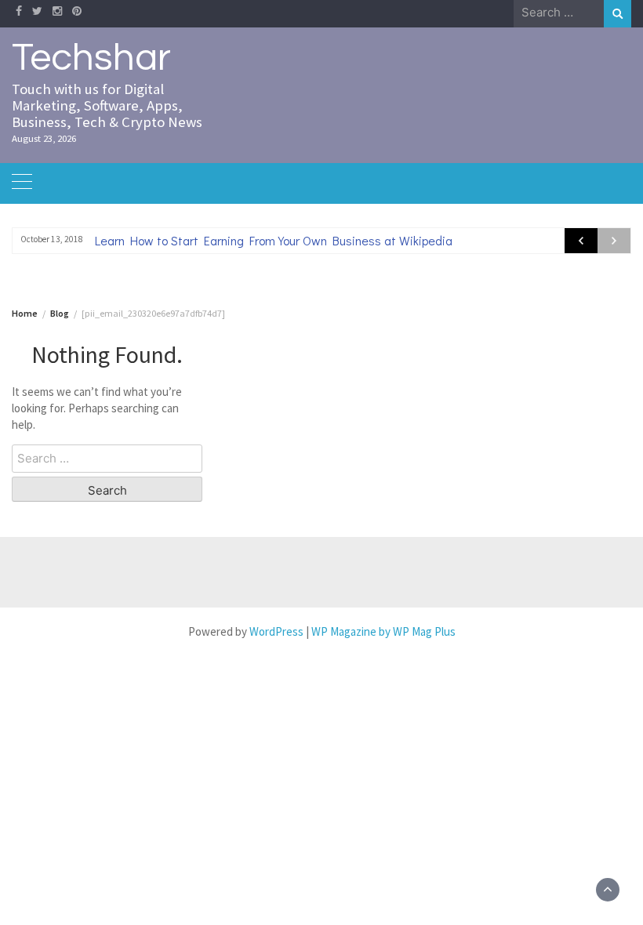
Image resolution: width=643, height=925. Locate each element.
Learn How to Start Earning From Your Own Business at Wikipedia (273, 240)
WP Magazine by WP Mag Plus (383, 631)
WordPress (276, 631)
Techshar (91, 58)
